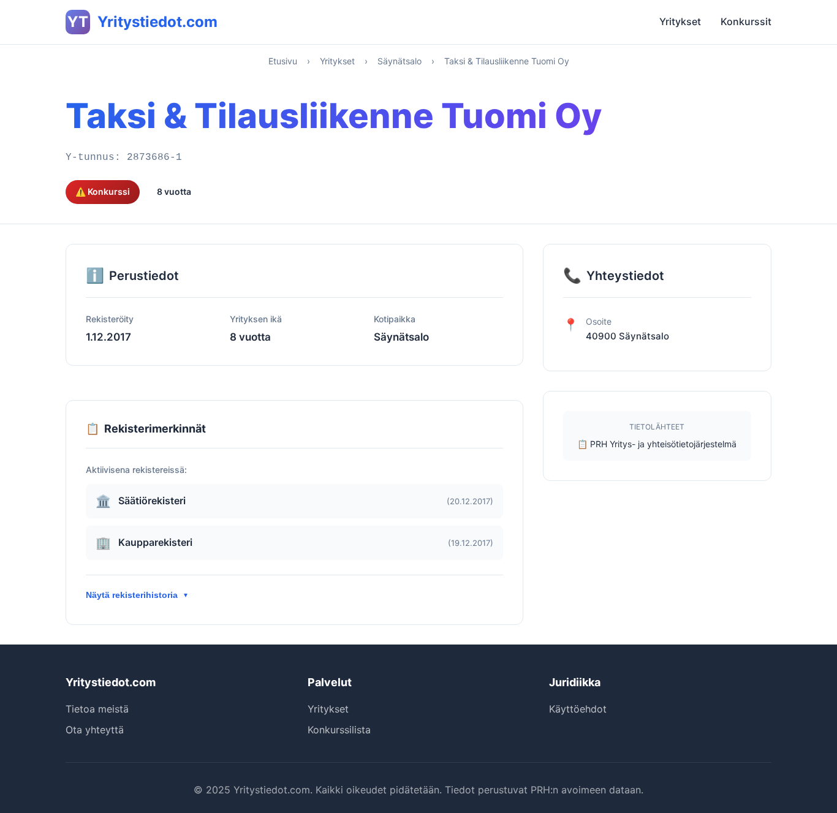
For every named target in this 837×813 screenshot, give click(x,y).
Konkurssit (746, 21)
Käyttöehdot (578, 709)
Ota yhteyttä (95, 730)
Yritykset (680, 21)
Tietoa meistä (97, 709)
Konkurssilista (339, 730)
